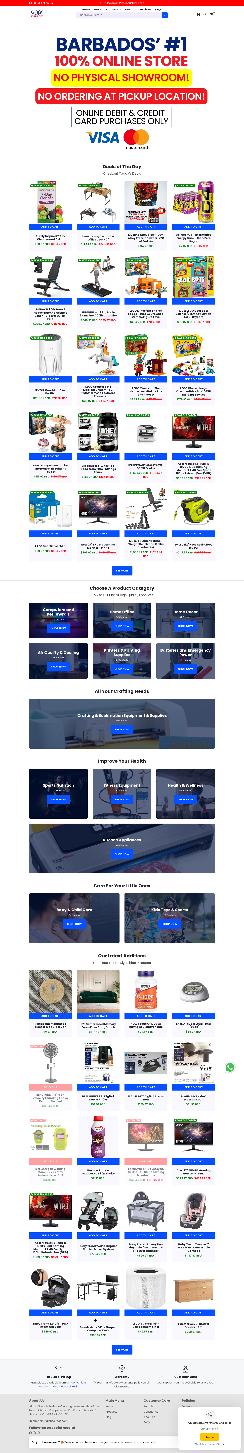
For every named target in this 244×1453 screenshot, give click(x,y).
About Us (149, 1417)
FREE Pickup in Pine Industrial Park (122, 3)
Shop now (58, 628)
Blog (108, 1417)
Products (114, 9)
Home (86, 9)
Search (98, 9)
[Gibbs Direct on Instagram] (34, 3)
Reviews (145, 9)
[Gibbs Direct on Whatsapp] (38, 3)
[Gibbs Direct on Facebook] (30, 3)
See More (122, 570)
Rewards (131, 9)
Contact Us (151, 1412)
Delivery (187, 1406)
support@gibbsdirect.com (48, 1421)
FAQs (158, 9)
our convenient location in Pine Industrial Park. (62, 1384)
